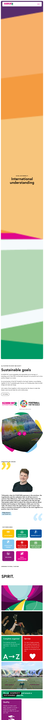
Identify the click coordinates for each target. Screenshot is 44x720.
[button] (38, 4)
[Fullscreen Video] (24, 433)
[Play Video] (19, 433)
